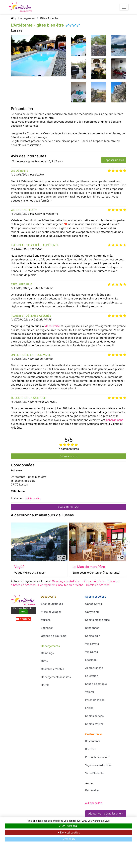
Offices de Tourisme (53, 635)
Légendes (47, 627)
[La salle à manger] (118, 68)
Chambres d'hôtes (52, 669)
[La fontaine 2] (98, 68)
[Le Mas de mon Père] (97, 542)
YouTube (25, 619)
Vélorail (90, 692)
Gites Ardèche (49, 18)
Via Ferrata (92, 643)
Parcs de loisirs (94, 700)
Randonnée (92, 627)
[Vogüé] (39, 542)
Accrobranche (94, 667)
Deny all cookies (69, 832)
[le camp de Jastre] (98, 91)
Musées (45, 619)
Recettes (90, 749)
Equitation (91, 676)
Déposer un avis (114, 160)
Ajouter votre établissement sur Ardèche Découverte (105, 815)
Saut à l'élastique (96, 684)
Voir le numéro (33, 498)
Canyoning (92, 611)
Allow (23, 611)
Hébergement (27, 18)
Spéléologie (92, 635)
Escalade (91, 659)
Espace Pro (95, 803)
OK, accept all (69, 825)
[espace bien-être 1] (98, 45)
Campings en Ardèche (66, 581)
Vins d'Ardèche (94, 773)
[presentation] (126, 541)
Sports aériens (94, 716)
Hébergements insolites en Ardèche (60, 585)
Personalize (68, 839)
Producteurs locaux (97, 757)
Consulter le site (68, 507)
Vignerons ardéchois (98, 765)
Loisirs (89, 708)
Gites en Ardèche (94, 581)
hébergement (114, 420)
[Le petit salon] (78, 68)
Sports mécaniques (97, 619)
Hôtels (45, 685)
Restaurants (92, 741)
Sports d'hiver (94, 724)
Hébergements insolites (56, 677)
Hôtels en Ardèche (97, 585)
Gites (44, 661)
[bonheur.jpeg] (118, 45)
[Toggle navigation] (124, 7)
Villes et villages (51, 611)
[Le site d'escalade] (118, 91)
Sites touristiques (52, 603)
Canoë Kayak (93, 603)
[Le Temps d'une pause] (78, 45)
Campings (47, 653)
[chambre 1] (78, 91)
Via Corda (91, 651)
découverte (52, 326)
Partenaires (92, 790)
